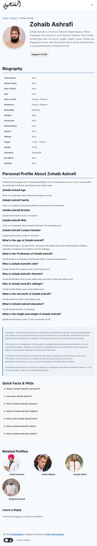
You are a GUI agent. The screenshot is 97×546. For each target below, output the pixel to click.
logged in (19, 516)
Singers (13, 18)
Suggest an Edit (39, 54)
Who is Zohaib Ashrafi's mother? (21, 434)
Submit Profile (23, 540)
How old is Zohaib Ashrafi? (19, 396)
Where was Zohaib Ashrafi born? (22, 418)
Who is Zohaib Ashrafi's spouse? (21, 404)
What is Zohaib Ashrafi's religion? (22, 411)
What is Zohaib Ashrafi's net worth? (23, 389)
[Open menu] (92, 5)
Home (5, 18)
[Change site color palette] (8, 540)
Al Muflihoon (17, 534)
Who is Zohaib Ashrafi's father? (21, 426)
